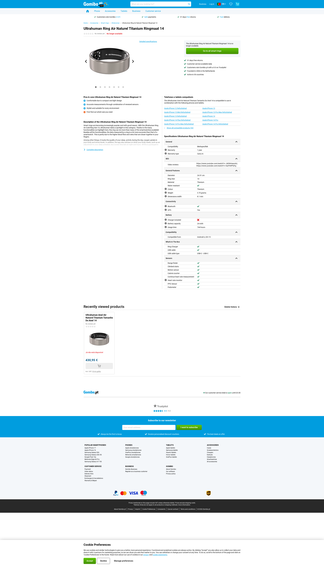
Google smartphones (132, 457)
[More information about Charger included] (166, 220)
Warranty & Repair (91, 480)
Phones (128, 445)
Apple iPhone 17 (90, 448)
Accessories (110, 11)
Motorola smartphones (133, 455)
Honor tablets (170, 455)
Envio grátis (97, 371)
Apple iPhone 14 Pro (210, 120)
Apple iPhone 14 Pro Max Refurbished (179, 124)
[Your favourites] (231, 4)
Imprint (137, 509)
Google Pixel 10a (90, 457)
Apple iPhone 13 (208, 108)
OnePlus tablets (171, 457)
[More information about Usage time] (166, 227)
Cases (209, 448)
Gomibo (169, 466)
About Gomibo (171, 469)
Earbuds (210, 455)
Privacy (130, 509)
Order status (89, 471)
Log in (211, 4)
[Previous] (86, 61)
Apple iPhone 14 (208, 116)
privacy (146, 555)
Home (86, 23)
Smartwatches (212, 459)
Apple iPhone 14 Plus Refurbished (177, 120)
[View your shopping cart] (237, 4)
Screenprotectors (212, 450)
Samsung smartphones (133, 450)
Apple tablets (170, 448)
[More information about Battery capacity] (166, 223)
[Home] (88, 11)
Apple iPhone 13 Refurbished (175, 116)
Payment (88, 469)
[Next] (132, 61)
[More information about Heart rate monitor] (166, 280)
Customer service (153, 11)
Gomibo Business (131, 469)
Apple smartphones (132, 448)
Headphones (211, 457)
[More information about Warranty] (166, 150)
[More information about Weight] (166, 193)
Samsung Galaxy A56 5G (93, 455)
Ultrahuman (115, 23)
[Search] (189, 4)
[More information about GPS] (166, 210)
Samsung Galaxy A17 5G (93, 461)
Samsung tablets (172, 450)
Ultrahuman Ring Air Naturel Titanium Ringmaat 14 (139, 23)
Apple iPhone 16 (90, 450)
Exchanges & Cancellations (94, 478)
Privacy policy (171, 474)
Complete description (95, 150)
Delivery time (89, 474)
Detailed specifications (148, 41)
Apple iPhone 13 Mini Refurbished (177, 112)
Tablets (124, 11)
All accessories (212, 461)
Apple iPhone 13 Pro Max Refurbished (217, 112)
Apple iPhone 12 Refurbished (175, 108)
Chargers (210, 452)
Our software (170, 471)
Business (136, 11)
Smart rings (105, 23)
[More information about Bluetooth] (166, 206)
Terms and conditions (187, 509)
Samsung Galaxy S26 (92, 452)
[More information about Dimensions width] (166, 196)
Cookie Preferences (148, 509)
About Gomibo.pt (120, 509)
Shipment (88, 476)
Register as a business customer (136, 471)
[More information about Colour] (166, 189)
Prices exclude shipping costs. (185, 503)
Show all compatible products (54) (180, 128)
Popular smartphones (95, 445)
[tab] (96, 87)
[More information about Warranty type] (166, 153)
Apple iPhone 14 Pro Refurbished (215, 124)
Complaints (161, 509)
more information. (184, 505)
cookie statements (160, 555)
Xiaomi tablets (171, 452)
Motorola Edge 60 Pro (92, 459)
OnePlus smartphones (132, 452)
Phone (97, 11)
